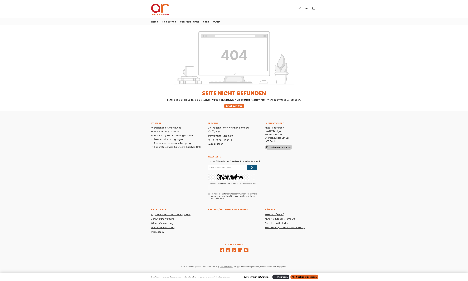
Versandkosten (226, 266)
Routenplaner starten (280, 147)
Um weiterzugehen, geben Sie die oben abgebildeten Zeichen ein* (232, 183)
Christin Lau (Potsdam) (278, 223)
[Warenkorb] (314, 8)
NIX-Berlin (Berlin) (274, 214)
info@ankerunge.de (220, 135)
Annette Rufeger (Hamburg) (280, 218)
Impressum (157, 231)
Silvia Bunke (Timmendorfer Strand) (285, 227)
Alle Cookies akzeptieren (304, 277)
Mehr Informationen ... (222, 277)
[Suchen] (299, 8)
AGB (230, 196)
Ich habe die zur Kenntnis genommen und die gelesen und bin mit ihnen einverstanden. (234, 196)
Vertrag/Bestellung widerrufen (228, 209)
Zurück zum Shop (234, 106)
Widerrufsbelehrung (162, 223)
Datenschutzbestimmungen (234, 194)
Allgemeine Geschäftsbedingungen (170, 214)
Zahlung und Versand (162, 218)
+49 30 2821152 (215, 144)
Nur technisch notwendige (257, 277)
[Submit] (252, 167)
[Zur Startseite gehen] (160, 9)
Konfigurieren (281, 277)
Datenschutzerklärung (163, 227)
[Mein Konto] (306, 8)
